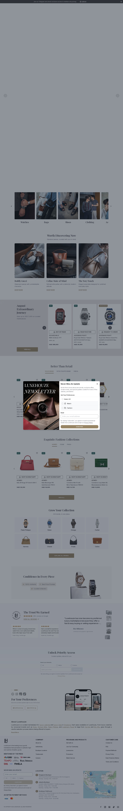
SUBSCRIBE (79, 426)
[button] (88, 423)
